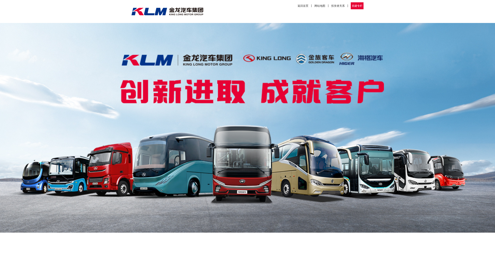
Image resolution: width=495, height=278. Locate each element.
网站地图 (319, 5)
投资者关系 (338, 5)
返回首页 (303, 5)
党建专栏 (357, 5)
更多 (279, 250)
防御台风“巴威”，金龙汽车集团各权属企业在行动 (239, 274)
